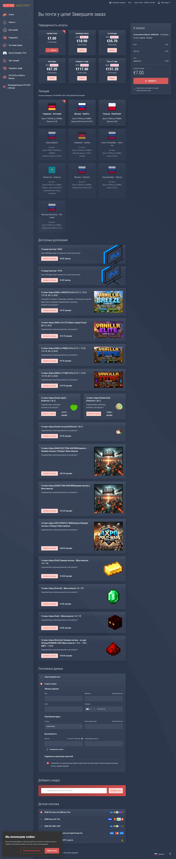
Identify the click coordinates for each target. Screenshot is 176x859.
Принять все (52, 851)
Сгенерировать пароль (56, 749)
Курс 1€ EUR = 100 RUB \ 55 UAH (145, 2)
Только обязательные (31, 851)
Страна (47, 721)
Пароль (47, 738)
